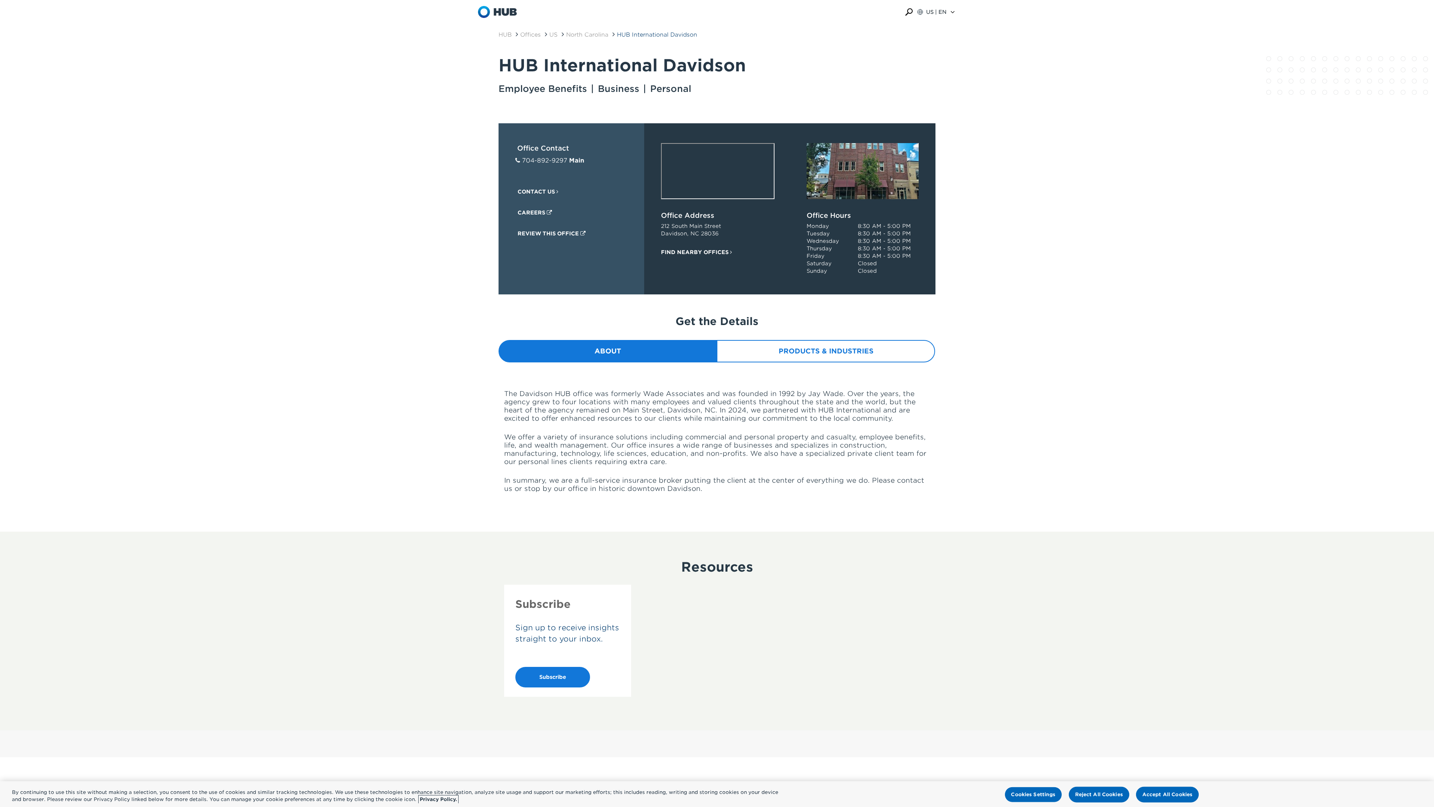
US (553, 34)
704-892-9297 (544, 160)
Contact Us (537, 192)
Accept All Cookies (1167, 794)
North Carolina (587, 34)
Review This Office (549, 233)
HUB (505, 34)
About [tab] (608, 351)
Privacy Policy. (438, 799)
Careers (532, 213)
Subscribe (552, 677)
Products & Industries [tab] (826, 351)
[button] (909, 12)
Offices (530, 34)
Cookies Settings (1033, 794)
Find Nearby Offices (695, 252)
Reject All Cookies (1099, 794)
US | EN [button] (936, 12)
